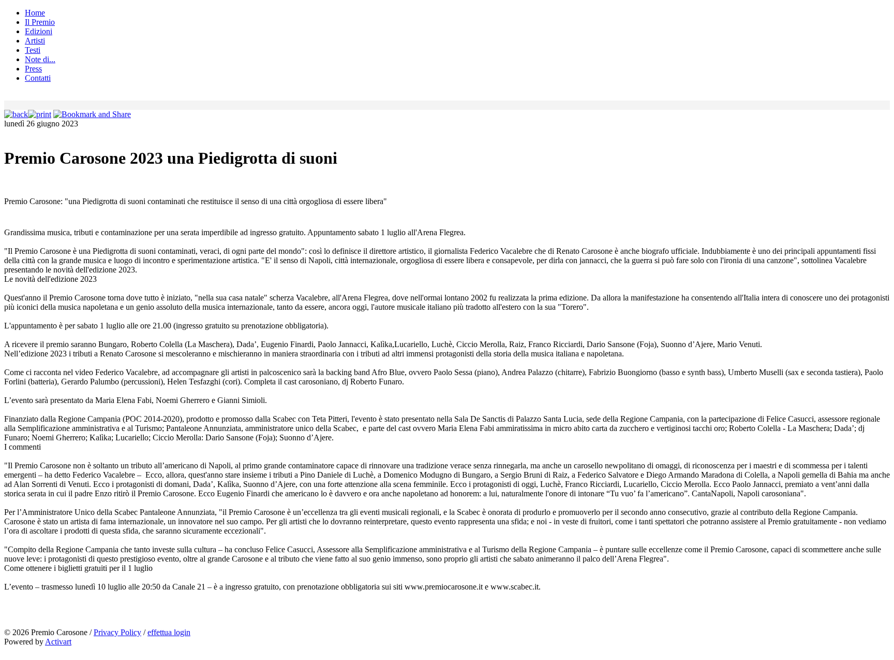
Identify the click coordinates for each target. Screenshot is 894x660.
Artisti (35, 40)
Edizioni (38, 31)
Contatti (38, 78)
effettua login (168, 632)
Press (33, 68)
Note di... (40, 59)
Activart (58, 641)
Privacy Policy (117, 632)
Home (35, 12)
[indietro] (16, 114)
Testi (32, 50)
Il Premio (40, 22)
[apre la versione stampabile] (39, 114)
